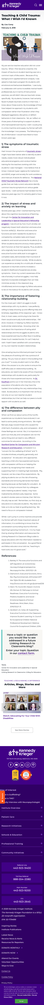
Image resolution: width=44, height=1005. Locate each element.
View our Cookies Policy (24, 995)
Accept (21, 1001)
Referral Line (22, 866)
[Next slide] (39, 707)
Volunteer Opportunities (13, 962)
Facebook (10, 764)
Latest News (7, 935)
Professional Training (12, 844)
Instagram (27, 764)
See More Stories (22, 730)
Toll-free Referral (22, 878)
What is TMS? (8, 798)
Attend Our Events (10, 958)
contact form (26, 653)
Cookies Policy (7, 977)
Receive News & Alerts (12, 939)
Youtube (16, 764)
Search (35, 5)
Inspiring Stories (9, 926)
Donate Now (8, 953)
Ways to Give (8, 966)
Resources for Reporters (13, 942)
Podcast (33, 764)
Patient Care (8, 817)
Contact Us (6, 971)
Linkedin (22, 764)
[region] (22, 994)
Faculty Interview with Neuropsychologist (21, 802)
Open (40, 5)
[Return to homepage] (11, 5)
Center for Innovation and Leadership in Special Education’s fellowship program (20, 220)
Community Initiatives (13, 853)
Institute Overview (11, 808)
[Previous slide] (5, 707)
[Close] (40, 987)
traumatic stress (34, 151)
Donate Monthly (11, 948)
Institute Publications (11, 929)
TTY (22, 900)
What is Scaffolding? (11, 794)
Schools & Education (12, 835)
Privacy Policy (7, 983)
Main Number (22, 889)
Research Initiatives (11, 826)
